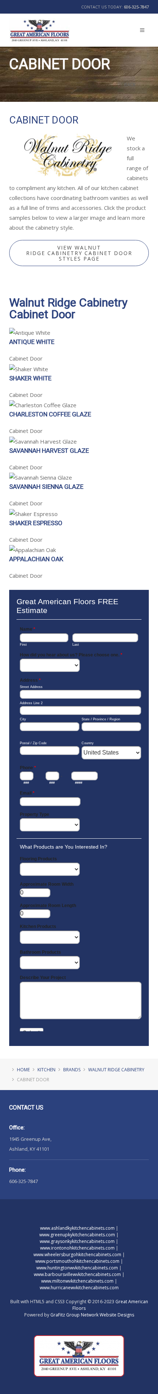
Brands (71, 1070)
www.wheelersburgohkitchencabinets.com (77, 1254)
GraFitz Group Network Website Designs (92, 1315)
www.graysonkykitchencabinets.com (77, 1241)
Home (23, 1070)
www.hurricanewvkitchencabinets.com (79, 1287)
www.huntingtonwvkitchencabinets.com (77, 1268)
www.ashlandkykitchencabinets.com (77, 1228)
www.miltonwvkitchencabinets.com (77, 1281)
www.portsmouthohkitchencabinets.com (77, 1261)
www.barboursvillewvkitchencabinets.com (77, 1274)
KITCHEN (46, 1070)
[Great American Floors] (39, 25)
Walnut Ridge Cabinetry (116, 1070)
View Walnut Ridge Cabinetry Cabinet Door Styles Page (79, 253)
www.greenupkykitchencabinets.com (77, 1235)
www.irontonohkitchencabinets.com (77, 1248)
